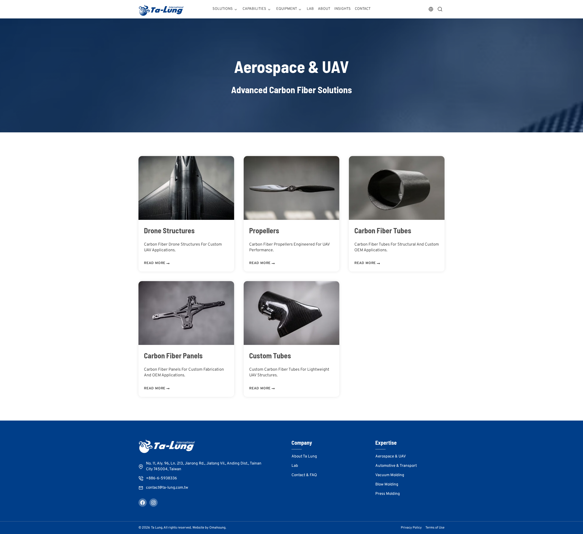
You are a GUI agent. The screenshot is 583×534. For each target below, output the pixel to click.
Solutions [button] (222, 9)
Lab (310, 9)
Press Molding (387, 493)
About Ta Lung (304, 456)
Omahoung (217, 528)
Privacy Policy (411, 528)
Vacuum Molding (389, 475)
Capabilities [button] (254, 9)
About (324, 9)
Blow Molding (386, 484)
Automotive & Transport (396, 465)
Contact (363, 9)
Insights (342, 9)
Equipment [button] (286, 9)
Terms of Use (435, 528)
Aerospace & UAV (390, 456)
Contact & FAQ (304, 475)
